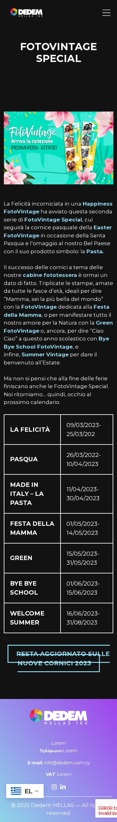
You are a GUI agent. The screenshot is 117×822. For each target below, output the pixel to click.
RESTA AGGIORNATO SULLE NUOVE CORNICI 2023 (63, 658)
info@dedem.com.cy (58, 763)
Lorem (58, 743)
